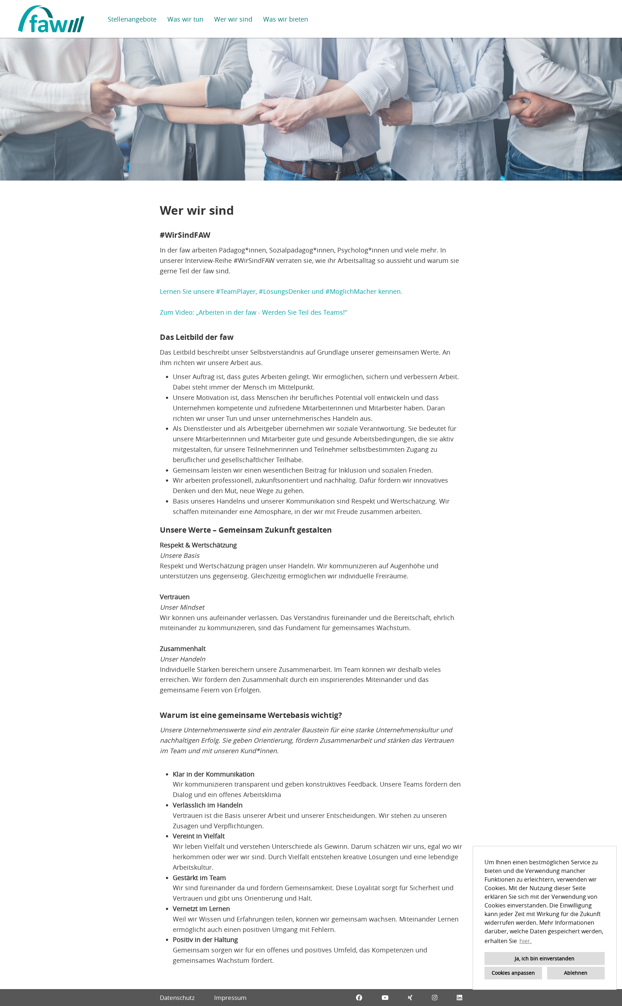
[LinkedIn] (459, 997)
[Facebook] (359, 997)
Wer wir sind (233, 19)
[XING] (410, 997)
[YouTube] (385, 997)
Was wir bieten (285, 19)
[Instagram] (434, 997)
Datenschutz (177, 997)
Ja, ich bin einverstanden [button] (544, 958)
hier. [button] (525, 941)
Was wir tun (185, 19)
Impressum (230, 997)
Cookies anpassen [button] (513, 972)
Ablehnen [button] (575, 972)
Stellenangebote (132, 19)
